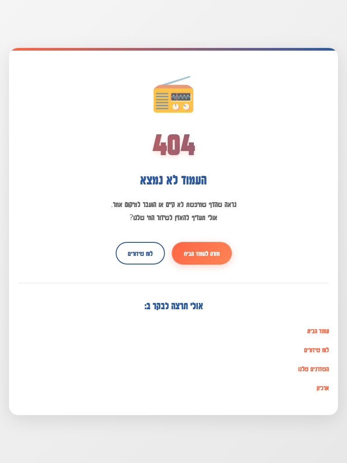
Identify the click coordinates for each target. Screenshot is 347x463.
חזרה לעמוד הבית (202, 253)
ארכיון (323, 387)
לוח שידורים (140, 253)
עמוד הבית (318, 330)
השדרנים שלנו (313, 368)
